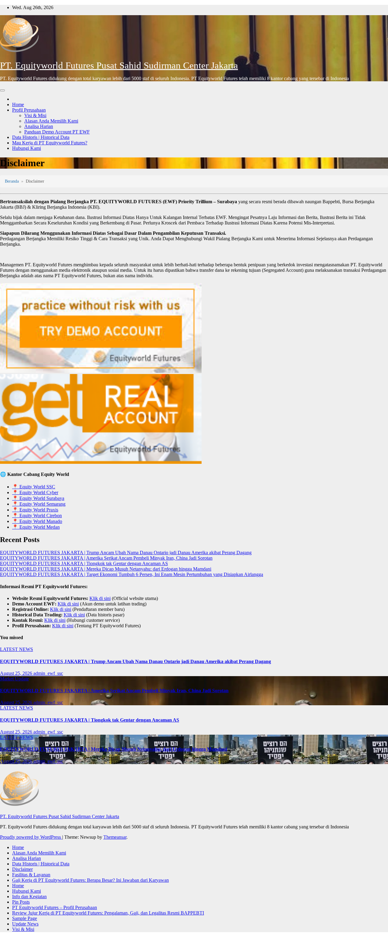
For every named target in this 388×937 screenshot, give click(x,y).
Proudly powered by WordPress (31, 837)
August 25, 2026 (16, 673)
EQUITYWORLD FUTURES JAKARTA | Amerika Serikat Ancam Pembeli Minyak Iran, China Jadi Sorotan (106, 558)
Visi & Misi (35, 115)
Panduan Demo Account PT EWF (57, 131)
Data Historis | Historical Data (40, 137)
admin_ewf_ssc (48, 673)
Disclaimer (22, 869)
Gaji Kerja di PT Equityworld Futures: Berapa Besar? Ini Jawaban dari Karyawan (90, 880)
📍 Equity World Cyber (35, 492)
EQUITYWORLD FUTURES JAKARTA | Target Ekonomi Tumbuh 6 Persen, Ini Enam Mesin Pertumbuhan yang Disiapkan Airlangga (131, 574)
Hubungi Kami (26, 148)
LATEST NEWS (16, 649)
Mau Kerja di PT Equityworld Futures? (49, 142)
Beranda (12, 181)
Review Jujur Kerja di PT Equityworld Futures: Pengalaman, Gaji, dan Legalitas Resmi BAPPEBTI (108, 912)
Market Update (14, 678)
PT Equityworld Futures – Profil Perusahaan (54, 907)
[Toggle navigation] (2, 90)
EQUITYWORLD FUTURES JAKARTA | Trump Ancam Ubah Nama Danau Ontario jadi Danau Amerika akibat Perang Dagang (126, 552)
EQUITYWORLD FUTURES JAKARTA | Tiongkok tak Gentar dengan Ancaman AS (84, 563)
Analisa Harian (38, 126)
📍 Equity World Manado (37, 521)
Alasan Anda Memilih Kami (51, 120)
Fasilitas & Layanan (31, 874)
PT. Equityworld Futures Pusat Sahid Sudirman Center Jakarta (119, 65)
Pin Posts (21, 902)
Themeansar (114, 837)
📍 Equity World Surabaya (38, 498)
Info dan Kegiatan (29, 896)
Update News (25, 923)
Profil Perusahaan (29, 110)
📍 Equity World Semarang (38, 504)
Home (18, 104)
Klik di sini (100, 598)
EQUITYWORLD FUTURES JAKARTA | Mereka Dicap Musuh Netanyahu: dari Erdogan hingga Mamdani (105, 568)
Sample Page (24, 918)
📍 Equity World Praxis (35, 509)
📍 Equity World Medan (36, 527)
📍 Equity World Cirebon (37, 515)
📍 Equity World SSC (33, 486)
